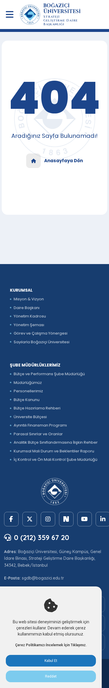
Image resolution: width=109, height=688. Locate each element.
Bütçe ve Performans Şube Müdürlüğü (49, 374)
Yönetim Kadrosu (30, 316)
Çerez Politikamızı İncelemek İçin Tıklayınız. (51, 645)
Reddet (51, 676)
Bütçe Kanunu (27, 399)
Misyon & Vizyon (29, 299)
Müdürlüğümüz (28, 382)
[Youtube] (84, 519)
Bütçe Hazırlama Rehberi (37, 408)
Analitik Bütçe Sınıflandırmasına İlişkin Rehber (56, 442)
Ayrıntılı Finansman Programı (40, 425)
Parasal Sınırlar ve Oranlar (38, 434)
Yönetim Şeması (29, 325)
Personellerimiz (28, 391)
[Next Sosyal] (66, 519)
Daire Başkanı (27, 307)
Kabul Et (50, 661)
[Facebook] (11, 519)
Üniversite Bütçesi (30, 417)
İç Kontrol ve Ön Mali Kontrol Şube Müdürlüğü (55, 459)
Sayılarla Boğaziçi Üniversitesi (41, 342)
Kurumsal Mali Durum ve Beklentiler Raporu (54, 451)
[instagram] (48, 519)
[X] (29, 519)
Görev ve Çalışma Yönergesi (40, 333)
